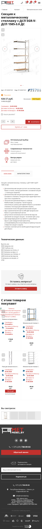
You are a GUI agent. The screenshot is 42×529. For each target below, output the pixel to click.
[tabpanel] (21, 57)
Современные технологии (21, 149)
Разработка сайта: (17, 526)
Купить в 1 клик (21, 127)
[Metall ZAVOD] (34, 90)
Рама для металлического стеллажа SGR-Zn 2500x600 (17, 366)
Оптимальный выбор (19, 140)
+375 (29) (22, 485)
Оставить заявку (21, 289)
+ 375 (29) (21, 447)
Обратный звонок (21, 452)
